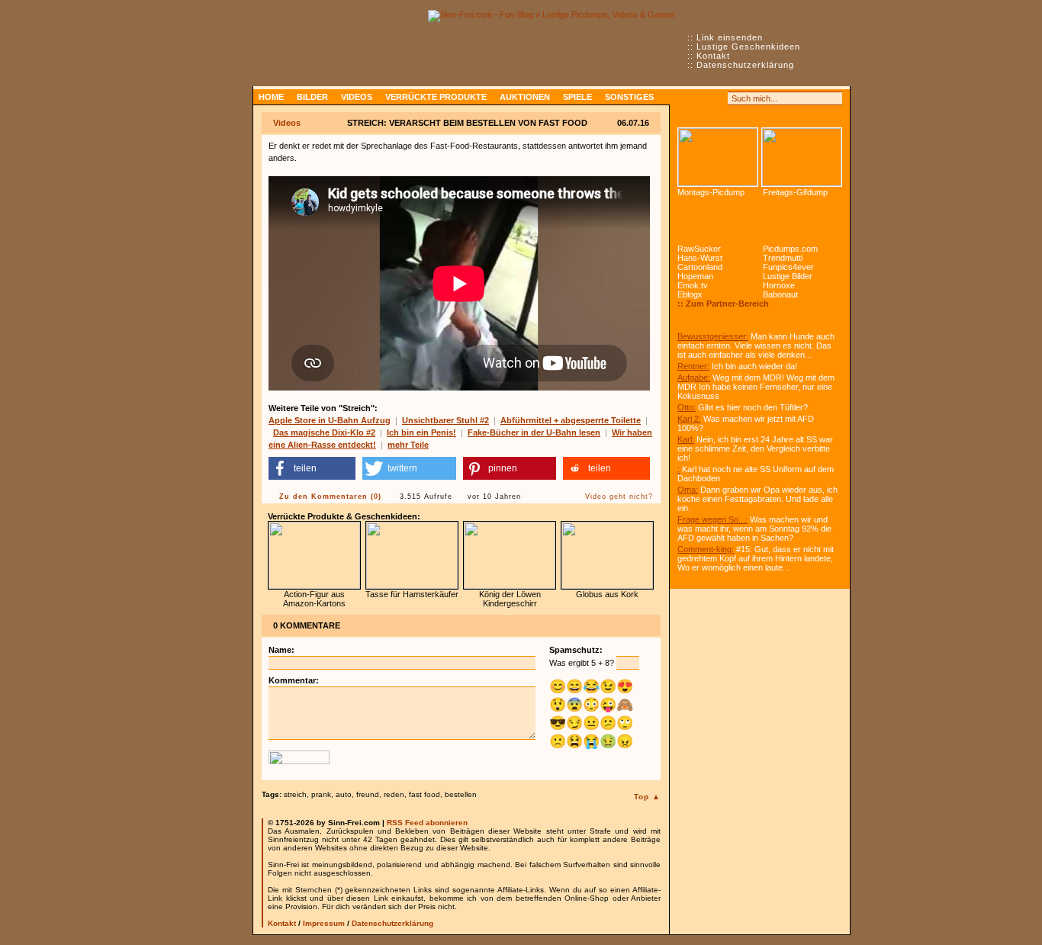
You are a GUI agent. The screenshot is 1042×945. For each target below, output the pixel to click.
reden (394, 794)
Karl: (685, 439)
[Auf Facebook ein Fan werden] (701, 98)
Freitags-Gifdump (795, 192)
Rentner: (693, 366)
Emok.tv (692, 285)
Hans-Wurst (699, 257)
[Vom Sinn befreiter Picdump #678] (717, 157)
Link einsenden (729, 37)
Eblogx (690, 294)
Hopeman (695, 276)
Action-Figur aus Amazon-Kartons (314, 599)
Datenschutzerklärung (745, 64)
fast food (424, 794)
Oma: (687, 489)
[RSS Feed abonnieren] (684, 98)
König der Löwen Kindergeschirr (510, 599)
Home (271, 96)
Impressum (324, 923)
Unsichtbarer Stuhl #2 (445, 420)
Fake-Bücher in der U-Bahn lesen (534, 432)
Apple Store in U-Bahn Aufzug (330, 420)
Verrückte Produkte (436, 96)
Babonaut (780, 294)
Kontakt (713, 55)
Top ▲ (647, 796)
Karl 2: (689, 418)
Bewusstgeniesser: (712, 336)
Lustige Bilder (787, 276)
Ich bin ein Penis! (421, 432)
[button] (312, 468)
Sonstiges (629, 96)
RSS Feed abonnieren (427, 822)
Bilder (312, 96)
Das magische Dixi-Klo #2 (324, 432)
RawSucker (699, 248)
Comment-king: (705, 549)
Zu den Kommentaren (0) (330, 496)
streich (295, 794)
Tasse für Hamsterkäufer (411, 594)
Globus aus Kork (607, 594)
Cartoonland (699, 267)
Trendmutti (782, 257)
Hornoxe (779, 285)
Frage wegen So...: (712, 519)
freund (367, 794)
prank (321, 794)
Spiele (577, 96)
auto (344, 794)
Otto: (686, 407)
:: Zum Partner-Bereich (723, 303)
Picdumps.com (790, 248)
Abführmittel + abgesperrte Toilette (570, 420)
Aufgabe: (693, 377)
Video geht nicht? (619, 496)
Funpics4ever (788, 267)
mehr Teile (408, 444)
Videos (356, 96)
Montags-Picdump (711, 192)
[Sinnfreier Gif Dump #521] (801, 157)
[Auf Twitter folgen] (718, 98)
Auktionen (525, 96)
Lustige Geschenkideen (748, 46)
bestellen (461, 794)
